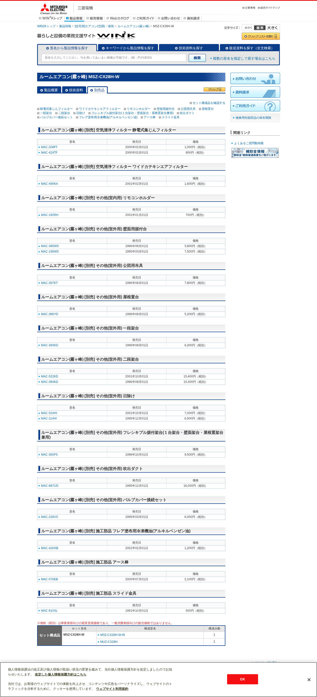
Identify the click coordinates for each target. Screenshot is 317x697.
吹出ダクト (187, 113)
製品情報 (65, 26)
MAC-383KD (49, 345)
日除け (80, 113)
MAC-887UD (49, 486)
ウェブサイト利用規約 (112, 689)
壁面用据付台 (166, 109)
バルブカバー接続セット (56, 117)
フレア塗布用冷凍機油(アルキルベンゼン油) (108, 117)
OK (242, 679)
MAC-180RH (49, 215)
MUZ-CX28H (109, 642)
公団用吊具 (188, 109)
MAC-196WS (50, 251)
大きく (270, 27)
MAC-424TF (49, 152)
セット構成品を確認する (209, 103)
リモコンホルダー (139, 109)
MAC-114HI (49, 418)
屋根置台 (208, 109)
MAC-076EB (49, 579)
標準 (260, 27)
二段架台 (64, 113)
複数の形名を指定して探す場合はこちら (244, 58)
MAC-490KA (49, 184)
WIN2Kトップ (46, 26)
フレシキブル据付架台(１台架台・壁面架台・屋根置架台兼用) (132, 113)
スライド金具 (171, 117)
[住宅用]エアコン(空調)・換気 (94, 26)
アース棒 (150, 117)
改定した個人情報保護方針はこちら (60, 674)
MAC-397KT (49, 283)
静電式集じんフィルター (56, 109)
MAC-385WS (50, 246)
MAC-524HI (49, 413)
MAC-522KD (49, 376)
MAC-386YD (49, 314)
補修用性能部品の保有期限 (253, 117)
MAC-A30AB (49, 548)
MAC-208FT (49, 147)
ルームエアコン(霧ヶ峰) (133, 26)
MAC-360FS (49, 454)
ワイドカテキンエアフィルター (100, 109)
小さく (251, 27)
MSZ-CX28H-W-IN (112, 635)
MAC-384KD (49, 382)
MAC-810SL (49, 610)
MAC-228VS (49, 517)
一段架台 (46, 113)
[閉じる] (309, 679)
